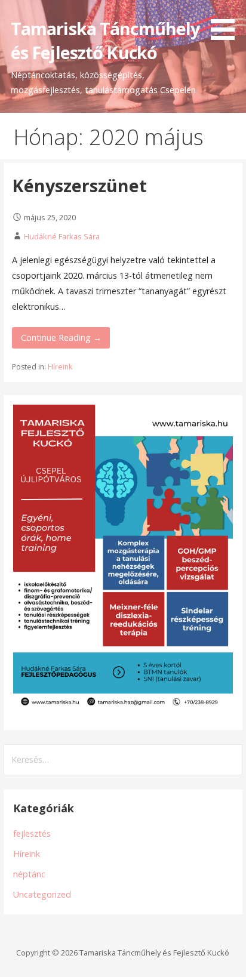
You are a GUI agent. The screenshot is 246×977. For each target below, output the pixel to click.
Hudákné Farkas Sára (62, 236)
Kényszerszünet (79, 185)
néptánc (29, 874)
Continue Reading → (61, 337)
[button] (227, 22)
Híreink (60, 367)
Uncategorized (42, 894)
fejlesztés (32, 833)
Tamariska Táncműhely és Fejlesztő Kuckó (105, 40)
